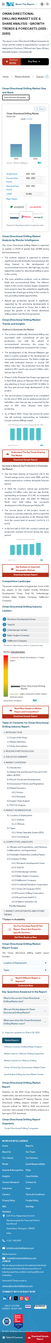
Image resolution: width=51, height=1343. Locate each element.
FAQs (28, 1170)
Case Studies (32, 1176)
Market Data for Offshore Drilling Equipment (24, 1053)
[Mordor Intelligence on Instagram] (27, 1299)
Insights (6, 1176)
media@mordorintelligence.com (21, 1258)
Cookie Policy (32, 1200)
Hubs (28, 1188)
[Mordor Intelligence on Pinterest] (21, 1299)
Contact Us (31, 1182)
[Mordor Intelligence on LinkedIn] (4, 1299)
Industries (7, 1188)
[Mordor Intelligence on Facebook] (10, 1299)
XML (4, 1206)
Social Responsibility (35, 1164)
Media (5, 1164)
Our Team (30, 1152)
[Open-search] (48, 4)
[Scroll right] (47, 76)
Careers (6, 1194)
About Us (6, 1152)
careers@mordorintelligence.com (17, 1286)
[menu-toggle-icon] (3, 4)
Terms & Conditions (35, 1194)
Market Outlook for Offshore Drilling (20, 1060)
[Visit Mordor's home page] (10, 4)
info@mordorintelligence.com (20, 1248)
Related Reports (12, 1040)
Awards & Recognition (12, 1170)
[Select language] (42, 4)
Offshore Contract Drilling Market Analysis (23, 1046)
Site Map (30, 1206)
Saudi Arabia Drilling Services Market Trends (24, 1074)
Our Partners (32, 1158)
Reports (29, 1145)
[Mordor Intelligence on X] (15, 1299)
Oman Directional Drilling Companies (21, 1128)
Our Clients (7, 1158)
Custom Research (10, 1182)
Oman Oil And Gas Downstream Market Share (24, 1067)
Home (5, 1145)
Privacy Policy (8, 1200)
